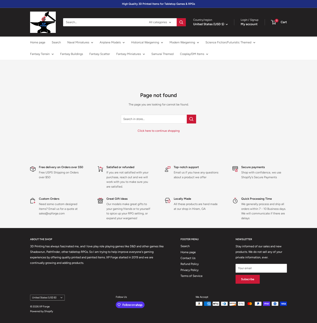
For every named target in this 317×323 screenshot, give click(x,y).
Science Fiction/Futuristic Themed (228, 42)
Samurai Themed (162, 54)
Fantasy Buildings (71, 54)
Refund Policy (190, 264)
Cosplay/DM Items (192, 54)
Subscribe (247, 279)
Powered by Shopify (41, 311)
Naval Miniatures (78, 42)
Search (56, 42)
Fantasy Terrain (40, 54)
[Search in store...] (191, 119)
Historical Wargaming (145, 42)
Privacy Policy (189, 270)
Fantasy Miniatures (128, 54)
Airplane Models (110, 42)
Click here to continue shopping (159, 130)
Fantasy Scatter (99, 54)
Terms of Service (192, 276)
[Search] (181, 22)
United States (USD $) (44, 297)
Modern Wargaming (182, 42)
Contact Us (188, 258)
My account (249, 24)
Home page (37, 42)
